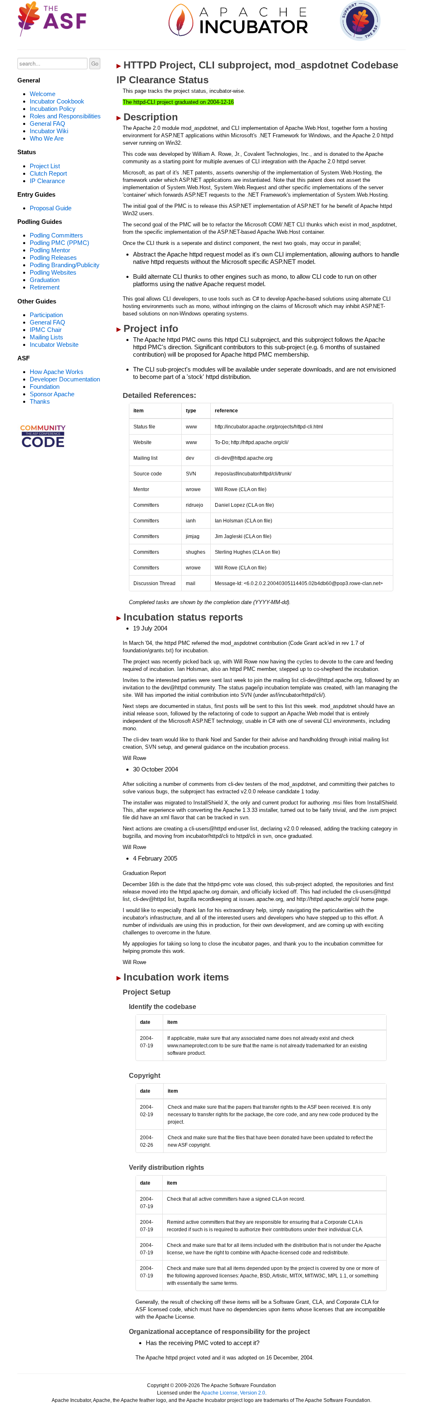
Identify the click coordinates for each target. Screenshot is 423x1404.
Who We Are (47, 138)
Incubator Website (54, 344)
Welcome (42, 93)
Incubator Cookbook (57, 101)
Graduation (44, 279)
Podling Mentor (50, 250)
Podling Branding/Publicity (65, 264)
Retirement (44, 287)
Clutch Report (48, 173)
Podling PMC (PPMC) (59, 242)
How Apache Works (56, 371)
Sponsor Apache (52, 393)
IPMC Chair (46, 329)
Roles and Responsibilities (65, 116)
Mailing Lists (46, 337)
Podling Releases (53, 257)
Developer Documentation (65, 379)
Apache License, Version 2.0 (233, 1393)
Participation (46, 314)
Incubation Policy (53, 108)
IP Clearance (47, 180)
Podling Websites (53, 272)
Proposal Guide (50, 208)
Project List (45, 165)
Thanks (40, 401)
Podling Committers (56, 235)
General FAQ (47, 123)
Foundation (44, 386)
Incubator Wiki (49, 130)
